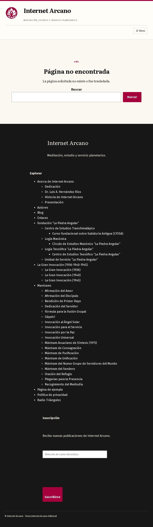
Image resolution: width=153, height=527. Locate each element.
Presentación (54, 202)
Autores (42, 207)
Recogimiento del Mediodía (64, 384)
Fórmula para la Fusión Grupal (65, 311)
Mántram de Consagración (63, 348)
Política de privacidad (52, 395)
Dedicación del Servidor (61, 306)
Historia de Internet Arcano (64, 197)
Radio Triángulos (49, 400)
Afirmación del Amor (59, 291)
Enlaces (42, 218)
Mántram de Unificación (61, 358)
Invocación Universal (59, 337)
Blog (40, 212)
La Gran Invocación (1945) (62, 280)
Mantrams (44, 285)
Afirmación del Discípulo (61, 296)
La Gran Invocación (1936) (62, 270)
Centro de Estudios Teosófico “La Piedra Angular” (86, 254)
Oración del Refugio (58, 374)
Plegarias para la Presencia (63, 379)
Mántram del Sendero (60, 369)
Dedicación (52, 186)
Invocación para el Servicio (63, 327)
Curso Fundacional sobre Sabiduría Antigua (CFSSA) (87, 233)
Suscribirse (52, 497)
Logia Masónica (55, 239)
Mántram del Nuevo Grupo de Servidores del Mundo (81, 363)
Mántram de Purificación (62, 353)
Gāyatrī (50, 317)
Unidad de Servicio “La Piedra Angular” (71, 259)
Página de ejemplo (50, 389)
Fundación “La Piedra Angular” (58, 223)
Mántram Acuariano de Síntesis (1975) (71, 343)
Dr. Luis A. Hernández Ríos (63, 192)
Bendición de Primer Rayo (63, 301)
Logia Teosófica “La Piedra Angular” (69, 249)
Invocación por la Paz (60, 332)
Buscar (76, 89)
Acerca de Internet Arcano (55, 181)
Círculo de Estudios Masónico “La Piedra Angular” (86, 244)
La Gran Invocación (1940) (63, 275)
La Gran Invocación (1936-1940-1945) (62, 265)
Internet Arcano (47, 10)
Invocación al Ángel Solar (62, 322)
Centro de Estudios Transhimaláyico (70, 228)
